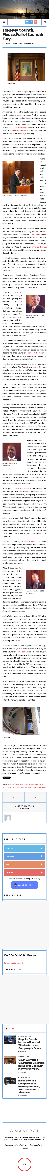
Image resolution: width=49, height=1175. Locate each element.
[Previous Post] (13, 797)
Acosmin (24, 1148)
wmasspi (18, 43)
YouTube (9, 872)
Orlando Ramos (39, 247)
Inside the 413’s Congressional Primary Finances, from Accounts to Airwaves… (29, 1086)
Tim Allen (35, 787)
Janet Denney (24, 784)
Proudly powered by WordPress (16, 1145)
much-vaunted (30, 541)
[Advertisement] (24, 925)
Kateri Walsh (22, 127)
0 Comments (23, 1051)
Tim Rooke (21, 651)
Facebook (10, 856)
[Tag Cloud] (13, 1029)
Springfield (29, 43)
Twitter (9, 848)
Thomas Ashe (32, 353)
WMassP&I (24, 1131)
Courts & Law (23, 1057)
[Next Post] (35, 797)
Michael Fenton (19, 130)
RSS (7, 864)
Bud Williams (26, 488)
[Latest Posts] (7, 1029)
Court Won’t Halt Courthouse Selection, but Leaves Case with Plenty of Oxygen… (31, 1064)
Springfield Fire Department (15, 787)
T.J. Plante (28, 787)
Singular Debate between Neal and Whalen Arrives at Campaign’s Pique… (30, 1044)
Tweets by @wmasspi (13, 963)
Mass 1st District (25, 1036)
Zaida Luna (35, 234)
